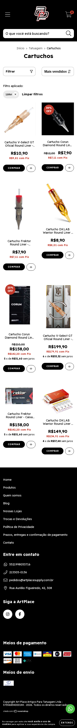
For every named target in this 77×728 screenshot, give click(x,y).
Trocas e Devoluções (17, 519)
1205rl (9, 94)
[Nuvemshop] (16, 711)
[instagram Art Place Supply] (7, 614)
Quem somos (12, 495)
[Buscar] (69, 33)
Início (20, 48)
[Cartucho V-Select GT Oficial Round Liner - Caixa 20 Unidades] (69, 366)
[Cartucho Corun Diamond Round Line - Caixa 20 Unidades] (31, 368)
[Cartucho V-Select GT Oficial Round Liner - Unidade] (31, 168)
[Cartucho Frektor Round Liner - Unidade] (31, 267)
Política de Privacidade (18, 527)
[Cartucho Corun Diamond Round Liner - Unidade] (69, 167)
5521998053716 (19, 564)
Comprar (14, 168)
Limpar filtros (32, 94)
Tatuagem (36, 48)
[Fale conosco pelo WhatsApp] (70, 709)
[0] (68, 15)
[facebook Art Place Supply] (19, 614)
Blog (6, 503)
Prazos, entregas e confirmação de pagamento (35, 535)
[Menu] (7, 14)
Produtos (9, 487)
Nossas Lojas (12, 511)
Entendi (67, 722)
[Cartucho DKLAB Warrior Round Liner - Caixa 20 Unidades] (69, 451)
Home (7, 480)
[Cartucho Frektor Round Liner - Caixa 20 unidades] (31, 444)
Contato (8, 542)
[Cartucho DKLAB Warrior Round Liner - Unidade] (69, 255)
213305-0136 (18, 572)
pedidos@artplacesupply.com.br (31, 580)
